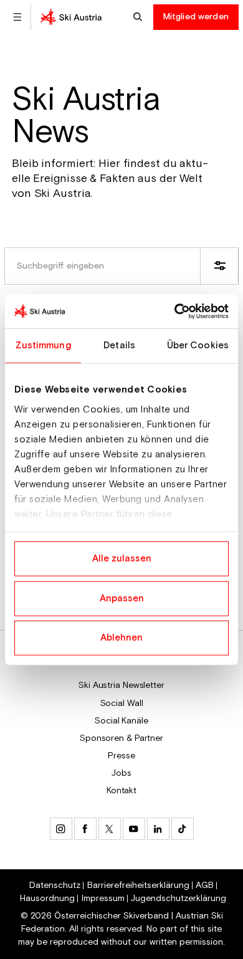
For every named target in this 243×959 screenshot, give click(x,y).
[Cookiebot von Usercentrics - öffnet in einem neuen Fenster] (175, 311)
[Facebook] (85, 829)
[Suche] (139, 17)
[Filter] (219, 266)
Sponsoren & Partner (121, 738)
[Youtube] (134, 829)
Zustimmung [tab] (43, 345)
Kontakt (121, 790)
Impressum (103, 898)
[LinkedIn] (158, 829)
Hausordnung (47, 898)
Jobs (121, 773)
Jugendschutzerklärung (178, 898)
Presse (121, 755)
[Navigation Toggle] (17, 17)
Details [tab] (119, 345)
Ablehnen (121, 638)
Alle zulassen (121, 559)
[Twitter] (109, 829)
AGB (205, 885)
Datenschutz (54, 885)
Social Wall (121, 703)
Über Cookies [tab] (198, 345)
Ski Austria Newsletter (121, 685)
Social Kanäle (121, 721)
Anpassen (122, 598)
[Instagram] (61, 829)
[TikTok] (182, 829)
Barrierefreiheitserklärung (138, 885)
